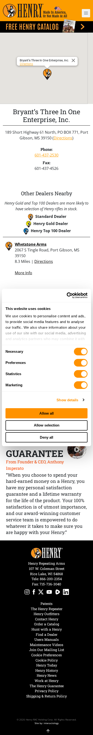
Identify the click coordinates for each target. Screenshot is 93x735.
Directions (26, 64)
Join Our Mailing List (46, 649)
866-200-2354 (51, 579)
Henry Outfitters (46, 614)
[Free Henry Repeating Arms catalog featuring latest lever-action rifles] (46, 26)
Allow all (46, 413)
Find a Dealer (46, 634)
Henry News (47, 675)
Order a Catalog (46, 624)
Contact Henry (46, 619)
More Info (23, 272)
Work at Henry (46, 680)
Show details (67, 400)
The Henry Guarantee (47, 686)
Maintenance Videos (46, 644)
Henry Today (46, 665)
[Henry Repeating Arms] (35, 10)
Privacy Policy (46, 691)
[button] (83, 13)
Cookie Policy (47, 660)
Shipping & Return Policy (46, 696)
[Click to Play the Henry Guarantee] (77, 449)
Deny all (46, 437)
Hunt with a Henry (46, 629)
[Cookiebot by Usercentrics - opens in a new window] (67, 295)
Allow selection (46, 425)
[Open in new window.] (27, 592)
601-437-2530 (46, 155)
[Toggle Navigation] (86, 13)
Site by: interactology (47, 723)
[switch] (81, 363)
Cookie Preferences (46, 655)
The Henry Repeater (46, 609)
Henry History (46, 670)
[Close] (74, 60)
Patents (46, 603)
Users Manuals (46, 639)
